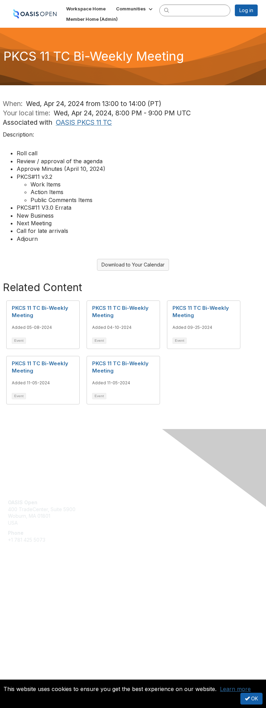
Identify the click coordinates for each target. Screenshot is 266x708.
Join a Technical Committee (39, 606)
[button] (135, 8)
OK (254, 698)
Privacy (16, 675)
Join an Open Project (32, 595)
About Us (18, 669)
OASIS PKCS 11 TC (84, 122)
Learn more (235, 688)
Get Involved (22, 585)
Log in (246, 10)
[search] (166, 10)
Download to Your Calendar (133, 265)
